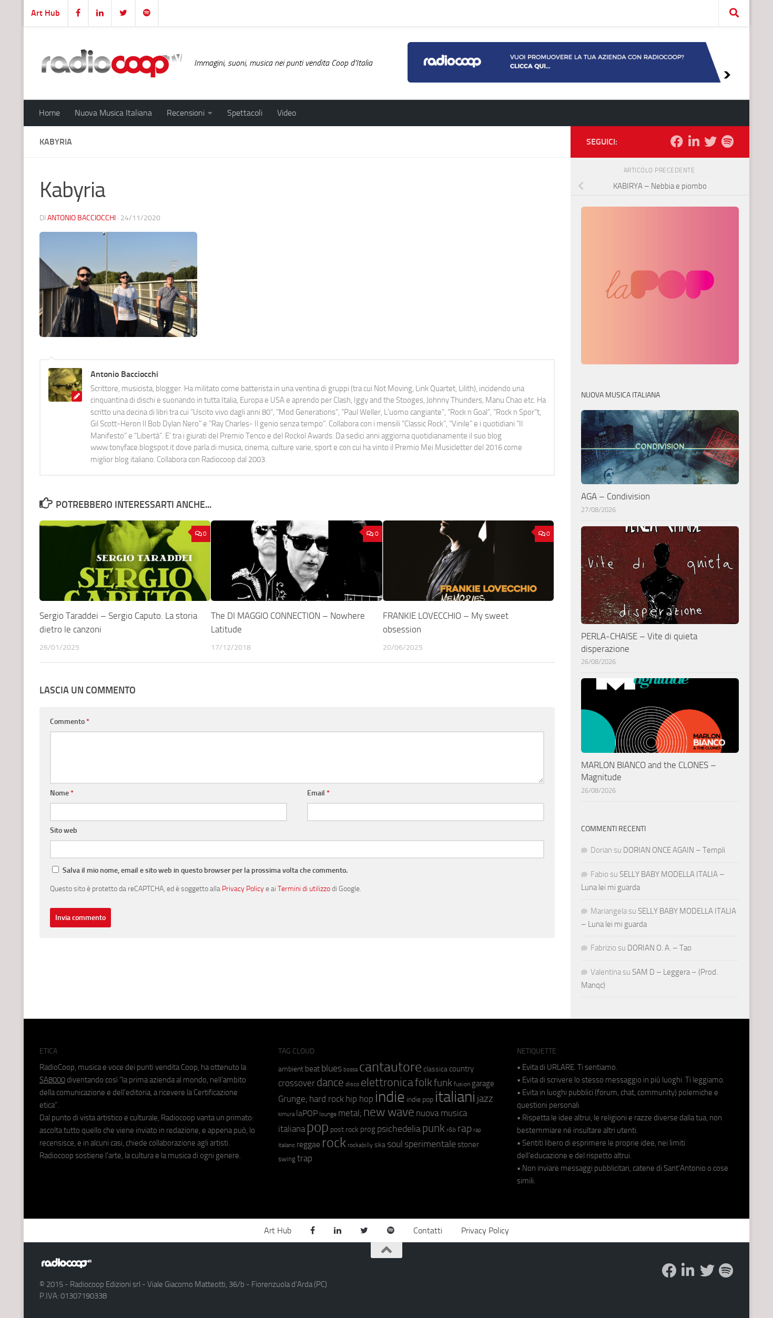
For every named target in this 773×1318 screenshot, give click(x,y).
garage (483, 1083)
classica (435, 1069)
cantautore (390, 1067)
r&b (451, 1129)
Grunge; (293, 1099)
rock (334, 1143)
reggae (308, 1144)
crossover (296, 1083)
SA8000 (52, 1080)
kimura (286, 1114)
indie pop (419, 1099)
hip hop (359, 1099)
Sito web (63, 830)
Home (49, 113)
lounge (328, 1114)
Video (286, 113)
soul (395, 1144)
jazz (485, 1099)
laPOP (307, 1113)
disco (352, 1084)
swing (287, 1159)
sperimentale (430, 1144)
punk (433, 1128)
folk (423, 1082)
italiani (455, 1097)
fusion (462, 1084)
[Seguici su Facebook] (676, 141)
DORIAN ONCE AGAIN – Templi (674, 850)
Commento (69, 721)
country (461, 1069)
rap (464, 1128)
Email (318, 793)
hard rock (326, 1099)
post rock (344, 1129)
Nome (62, 793)
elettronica (387, 1082)
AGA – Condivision (615, 496)
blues (331, 1068)
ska (379, 1144)
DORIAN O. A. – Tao (659, 948)
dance (330, 1082)
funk (443, 1083)
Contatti (427, 1230)
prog (367, 1129)
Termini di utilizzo (304, 888)
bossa (350, 1069)
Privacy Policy (243, 888)
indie (390, 1097)
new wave (388, 1112)
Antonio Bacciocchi (81, 217)
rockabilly (360, 1145)
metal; (350, 1113)
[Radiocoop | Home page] (111, 63)
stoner (468, 1144)
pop (318, 1127)
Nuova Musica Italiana (113, 113)
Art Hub (45, 13)
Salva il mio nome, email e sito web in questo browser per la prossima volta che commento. (205, 870)
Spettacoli (244, 113)
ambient (290, 1069)
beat (312, 1069)
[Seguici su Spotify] (727, 141)
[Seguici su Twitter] (710, 141)
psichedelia (399, 1129)
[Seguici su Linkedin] (693, 141)
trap (304, 1158)
